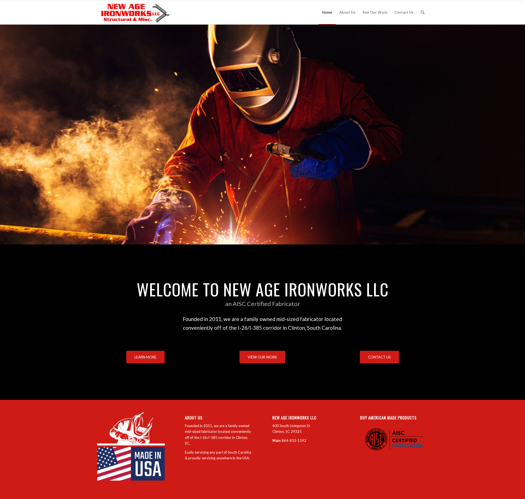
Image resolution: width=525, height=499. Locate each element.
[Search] (422, 12)
